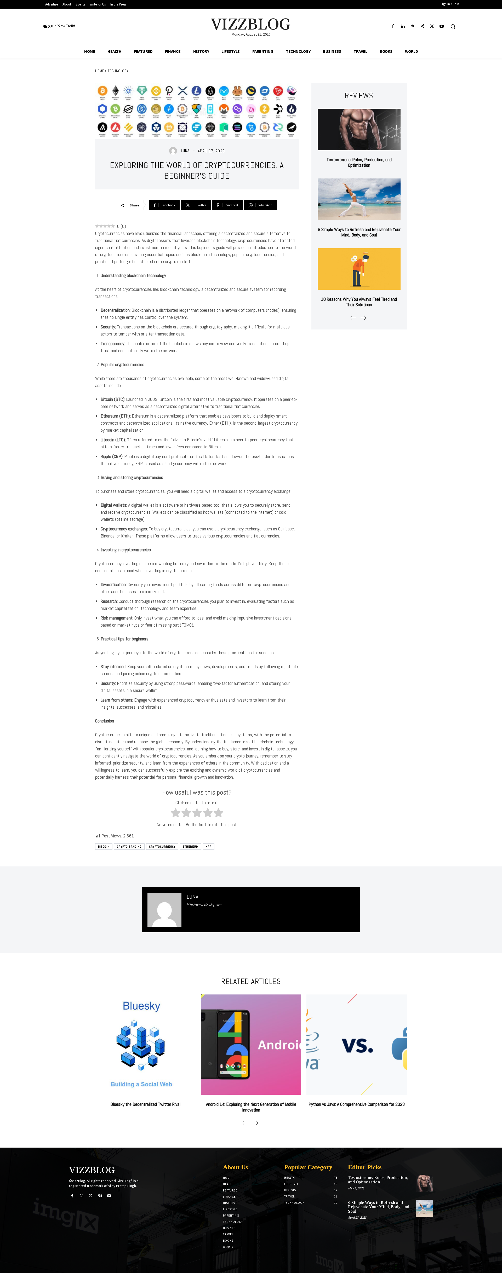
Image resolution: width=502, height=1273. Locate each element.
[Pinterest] (412, 26)
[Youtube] (441, 26)
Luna (185, 151)
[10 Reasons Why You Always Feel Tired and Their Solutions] (359, 269)
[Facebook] (393, 26)
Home (99, 70)
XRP (209, 846)
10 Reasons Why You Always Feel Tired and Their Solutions (359, 302)
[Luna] (174, 151)
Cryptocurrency (162, 846)
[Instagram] (81, 1196)
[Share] (422, 26)
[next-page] (363, 318)
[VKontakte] (100, 1196)
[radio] (175, 813)
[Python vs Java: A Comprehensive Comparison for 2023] (356, 1044)
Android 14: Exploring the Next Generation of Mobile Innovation (251, 1107)
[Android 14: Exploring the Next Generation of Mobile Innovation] (251, 1044)
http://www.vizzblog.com (204, 904)
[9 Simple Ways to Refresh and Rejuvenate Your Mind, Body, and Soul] (359, 199)
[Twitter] (432, 26)
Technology (118, 70)
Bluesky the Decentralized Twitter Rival (145, 1104)
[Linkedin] (402, 26)
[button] (453, 26)
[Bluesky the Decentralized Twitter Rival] (145, 1044)
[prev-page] (353, 318)
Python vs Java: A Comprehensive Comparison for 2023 (357, 1104)
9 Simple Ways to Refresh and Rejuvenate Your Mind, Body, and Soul (359, 232)
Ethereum (190, 846)
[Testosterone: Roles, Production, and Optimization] (359, 129)
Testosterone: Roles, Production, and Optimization (359, 162)
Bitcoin (104, 846)
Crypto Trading (129, 846)
